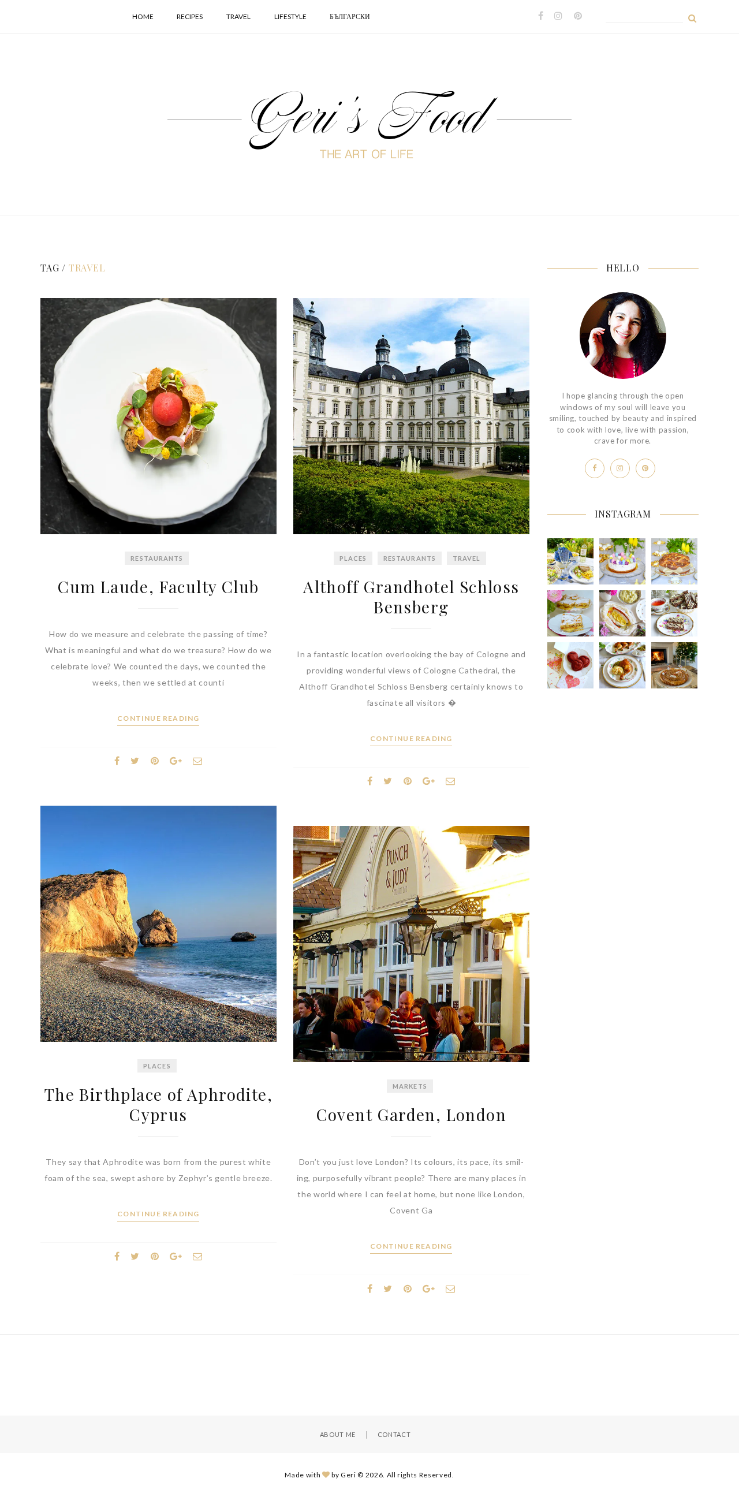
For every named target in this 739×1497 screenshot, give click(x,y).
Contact (394, 1434)
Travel (238, 16)
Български (350, 16)
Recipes (190, 16)
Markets (410, 1086)
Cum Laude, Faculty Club (158, 586)
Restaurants (156, 558)
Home (143, 16)
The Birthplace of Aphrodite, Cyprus (158, 1104)
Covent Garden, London (411, 1114)
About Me (338, 1434)
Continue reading (158, 718)
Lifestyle (290, 16)
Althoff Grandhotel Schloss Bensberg (411, 596)
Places (353, 558)
